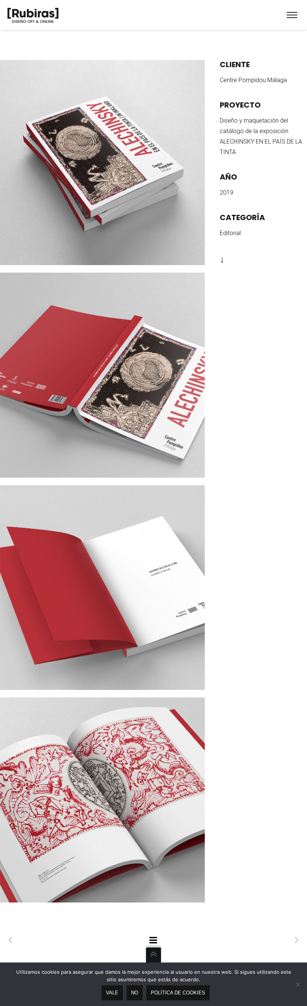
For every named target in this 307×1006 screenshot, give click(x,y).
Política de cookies (178, 993)
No (134, 993)
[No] (297, 984)
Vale (112, 993)
